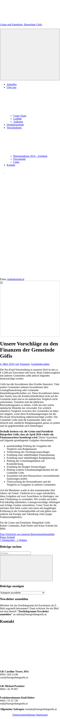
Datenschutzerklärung (24, 714)
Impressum (42, 714)
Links (16, 162)
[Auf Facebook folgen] (2, 172)
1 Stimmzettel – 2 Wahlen (13, 540)
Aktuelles (12, 84)
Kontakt (11, 165)
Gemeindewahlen (40, 364)
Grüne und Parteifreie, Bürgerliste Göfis (21, 24)
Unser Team (19, 115)
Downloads (19, 159)
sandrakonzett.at (15, 279)
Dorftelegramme (15, 124)
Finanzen (25, 364)
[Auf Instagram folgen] (7, 172)
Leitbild (17, 118)
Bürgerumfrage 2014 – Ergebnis (30, 156)
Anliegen (18, 121)
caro (17, 364)
